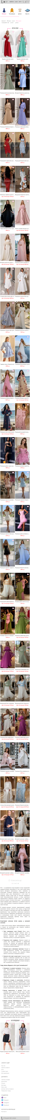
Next (14, 30)
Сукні (13, 21)
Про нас (3, 1065)
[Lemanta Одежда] (2, 1119)
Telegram (6, 1100)
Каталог (4, 21)
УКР (20, 1)
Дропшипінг (4, 1081)
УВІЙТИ (12, 1)
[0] (28, 2)
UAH (16, 1)
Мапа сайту (4, 1087)
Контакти (3, 1111)
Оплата (3, 1083)
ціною (11, 22)
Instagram (6, 1102)
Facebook (6, 1105)
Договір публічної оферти (7, 1089)
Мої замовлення (5, 1073)
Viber (5, 1097)
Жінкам (9, 21)
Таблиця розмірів (5, 1079)
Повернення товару (6, 1090)
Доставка (3, 1085)
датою (16, 22)
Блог (2, 1069)
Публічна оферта (5, 1067)
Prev (1, 30)
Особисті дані (4, 1071)
